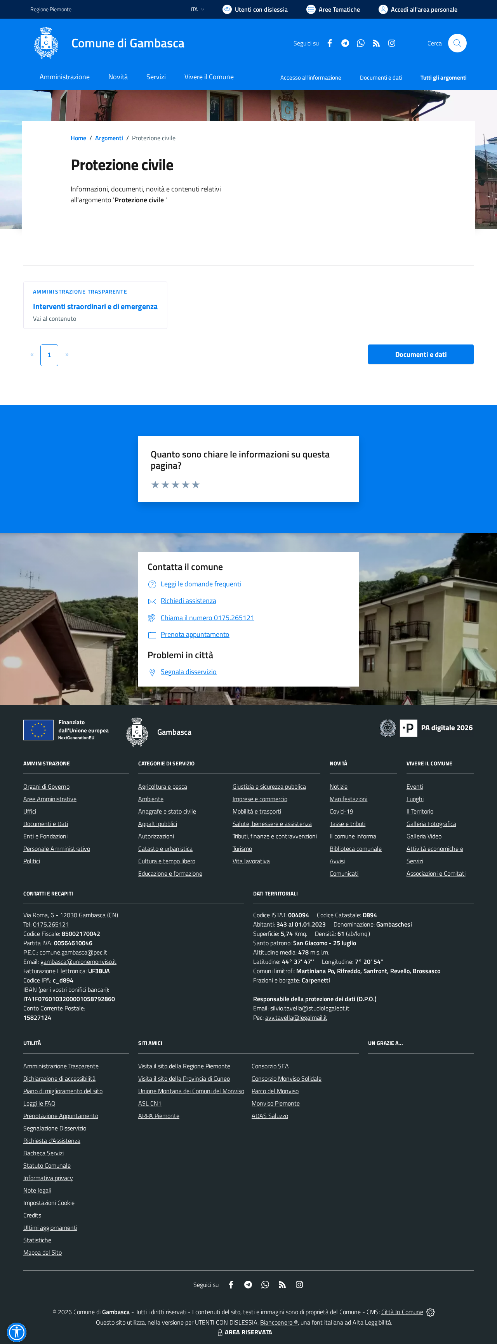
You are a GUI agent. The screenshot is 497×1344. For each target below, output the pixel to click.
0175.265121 (51, 924)
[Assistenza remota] (430, 1311)
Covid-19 (341, 811)
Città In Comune (402, 1311)
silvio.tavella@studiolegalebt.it (309, 1008)
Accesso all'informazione (310, 77)
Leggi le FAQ (39, 1103)
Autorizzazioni (156, 836)
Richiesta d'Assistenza (51, 1140)
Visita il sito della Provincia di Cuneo (184, 1078)
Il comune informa (353, 836)
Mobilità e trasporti (257, 811)
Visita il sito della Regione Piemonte (184, 1066)
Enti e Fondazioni (45, 836)
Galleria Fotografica (431, 823)
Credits (32, 1215)
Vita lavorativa (251, 861)
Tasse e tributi (347, 823)
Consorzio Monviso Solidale (286, 1078)
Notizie (339, 786)
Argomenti (109, 138)
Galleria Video (424, 836)
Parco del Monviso (275, 1090)
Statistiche (37, 1240)
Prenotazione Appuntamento (60, 1115)
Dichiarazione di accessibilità (59, 1078)
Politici (31, 861)
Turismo (242, 848)
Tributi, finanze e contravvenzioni (275, 836)
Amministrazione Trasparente (61, 1066)
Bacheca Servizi (43, 1153)
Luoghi (415, 798)
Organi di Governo (46, 786)
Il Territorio (420, 811)
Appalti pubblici (157, 823)
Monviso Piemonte (276, 1103)
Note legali (37, 1190)
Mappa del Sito (42, 1252)
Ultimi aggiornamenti (50, 1227)
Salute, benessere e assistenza (272, 823)
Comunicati (344, 873)
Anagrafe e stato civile (167, 811)
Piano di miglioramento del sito (63, 1090)
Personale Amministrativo (56, 848)
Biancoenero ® (279, 1322)
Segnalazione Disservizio (54, 1128)
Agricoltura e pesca (162, 786)
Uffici (29, 811)
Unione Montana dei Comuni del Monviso (191, 1090)
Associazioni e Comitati (436, 873)
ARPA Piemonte (158, 1115)
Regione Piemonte (50, 9)
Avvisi (337, 861)
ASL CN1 (150, 1103)
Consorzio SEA (270, 1066)
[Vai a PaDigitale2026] (426, 727)
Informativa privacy (48, 1177)
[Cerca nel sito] (457, 43)
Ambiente (150, 798)
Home (78, 138)
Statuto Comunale (47, 1165)
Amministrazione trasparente (80, 291)
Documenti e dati (421, 354)
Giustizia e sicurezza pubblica (269, 786)
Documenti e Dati (45, 823)
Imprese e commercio (260, 798)
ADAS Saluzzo (270, 1115)
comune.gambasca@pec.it (73, 952)
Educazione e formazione (170, 873)
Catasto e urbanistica (165, 848)
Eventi (415, 786)
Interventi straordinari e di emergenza (95, 306)
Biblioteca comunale (356, 848)
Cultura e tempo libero (166, 861)
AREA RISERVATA (248, 1332)
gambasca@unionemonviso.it (78, 961)
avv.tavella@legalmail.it (296, 1017)
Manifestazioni (348, 798)
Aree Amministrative (49, 798)
